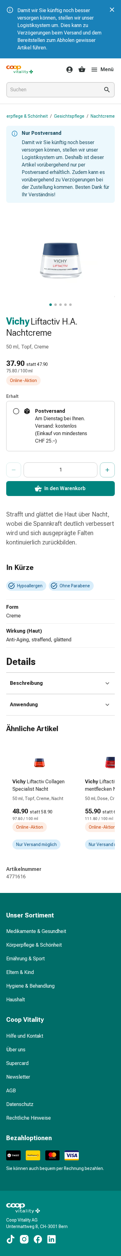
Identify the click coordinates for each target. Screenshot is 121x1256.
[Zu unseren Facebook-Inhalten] (38, 1239)
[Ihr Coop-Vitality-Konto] (67, 69)
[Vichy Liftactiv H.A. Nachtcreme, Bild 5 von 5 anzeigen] (70, 304)
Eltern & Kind (20, 972)
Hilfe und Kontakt (24, 1036)
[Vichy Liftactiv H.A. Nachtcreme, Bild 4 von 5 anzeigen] (65, 304)
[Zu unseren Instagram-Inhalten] (24, 1239)
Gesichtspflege (69, 116)
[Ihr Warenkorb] (82, 69)
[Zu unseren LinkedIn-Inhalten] (51, 1239)
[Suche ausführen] (107, 89)
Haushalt (15, 1000)
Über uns (15, 1050)
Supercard (17, 1063)
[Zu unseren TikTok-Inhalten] (10, 1239)
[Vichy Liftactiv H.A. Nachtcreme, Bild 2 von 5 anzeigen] (55, 304)
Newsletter (18, 1077)
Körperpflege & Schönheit (34, 945)
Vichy (17, 321)
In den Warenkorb (65, 488)
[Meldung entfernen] (112, 9)
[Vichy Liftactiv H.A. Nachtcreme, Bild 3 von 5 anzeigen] (60, 304)
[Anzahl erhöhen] (107, 469)
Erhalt (12, 396)
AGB (11, 1091)
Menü (107, 69)
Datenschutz (20, 1104)
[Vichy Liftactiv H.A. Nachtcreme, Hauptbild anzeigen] (50, 304)
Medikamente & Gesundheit (36, 931)
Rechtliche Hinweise (28, 1118)
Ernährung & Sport (25, 959)
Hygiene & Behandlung (30, 986)
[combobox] (52, 89)
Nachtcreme (103, 116)
